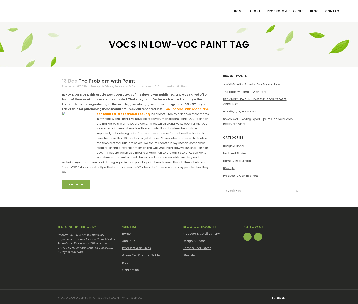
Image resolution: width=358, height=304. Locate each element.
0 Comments (164, 86)
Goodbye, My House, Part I (241, 111)
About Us (128, 241)
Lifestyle (229, 168)
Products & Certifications (133, 86)
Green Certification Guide (141, 255)
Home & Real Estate (237, 161)
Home (126, 234)
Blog (125, 263)
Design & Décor (102, 86)
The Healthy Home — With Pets (244, 92)
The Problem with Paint (106, 81)
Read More (76, 184)
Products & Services (136, 248)
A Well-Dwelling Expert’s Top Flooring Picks (252, 84)
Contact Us (130, 270)
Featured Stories (234, 153)
